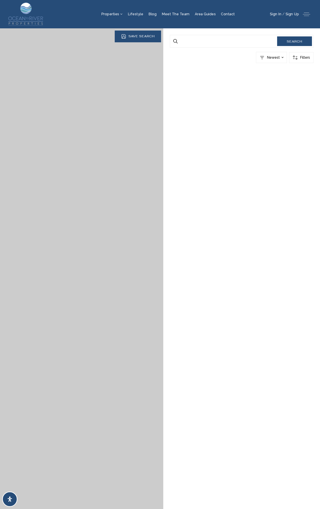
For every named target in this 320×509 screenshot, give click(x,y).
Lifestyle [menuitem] (135, 14)
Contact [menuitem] (228, 14)
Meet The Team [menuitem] (176, 14)
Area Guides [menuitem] (205, 14)
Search (294, 41)
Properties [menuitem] (110, 14)
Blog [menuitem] (152, 14)
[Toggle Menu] (306, 14)
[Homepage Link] (26, 14)
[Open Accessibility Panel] (9, 499)
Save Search (141, 36)
